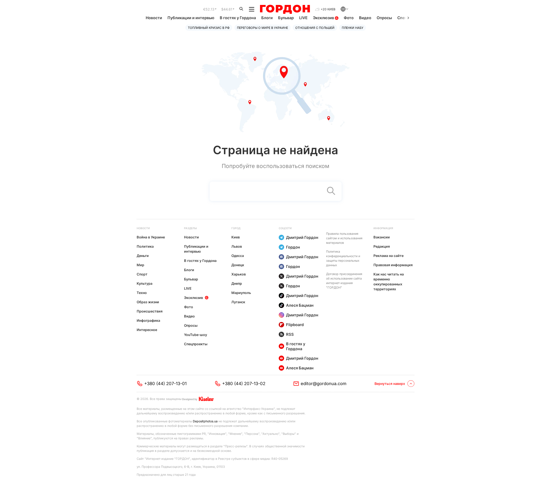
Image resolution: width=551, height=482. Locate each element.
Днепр (236, 283)
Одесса (237, 255)
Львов (236, 246)
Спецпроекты (195, 344)
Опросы (384, 18)
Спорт (142, 274)
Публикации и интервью (190, 18)
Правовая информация (393, 265)
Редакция (381, 246)
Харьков (238, 274)
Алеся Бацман (300, 305)
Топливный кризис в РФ (209, 28)
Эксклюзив (324, 18)
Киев (235, 237)
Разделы (190, 228)
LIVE (303, 18)
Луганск (238, 302)
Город (235, 228)
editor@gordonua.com (324, 383)
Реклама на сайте (388, 255)
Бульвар (286, 18)
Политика (145, 246)
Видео (365, 18)
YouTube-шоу (195, 335)
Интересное (147, 330)
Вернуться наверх (390, 383)
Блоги (267, 18)
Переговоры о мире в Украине (262, 28)
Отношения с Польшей (314, 28)
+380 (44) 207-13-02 (243, 383)
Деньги (143, 255)
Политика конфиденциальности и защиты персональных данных (343, 258)
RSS (290, 334)
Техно (142, 293)
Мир (140, 265)
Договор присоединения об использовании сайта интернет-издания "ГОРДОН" (344, 280)
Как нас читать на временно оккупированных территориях (388, 281)
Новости (154, 18)
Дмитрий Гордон (302, 237)
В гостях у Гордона (238, 18)
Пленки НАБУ (352, 28)
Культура (144, 283)
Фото (349, 18)
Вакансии (381, 237)
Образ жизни (148, 302)
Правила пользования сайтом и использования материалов (344, 238)
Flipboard (295, 324)
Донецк (237, 265)
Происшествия (150, 311)
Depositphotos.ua (205, 421)
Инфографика (148, 320)
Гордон (293, 247)
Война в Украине (151, 237)
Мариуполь (241, 293)
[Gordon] (285, 9)
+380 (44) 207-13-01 (165, 383)
